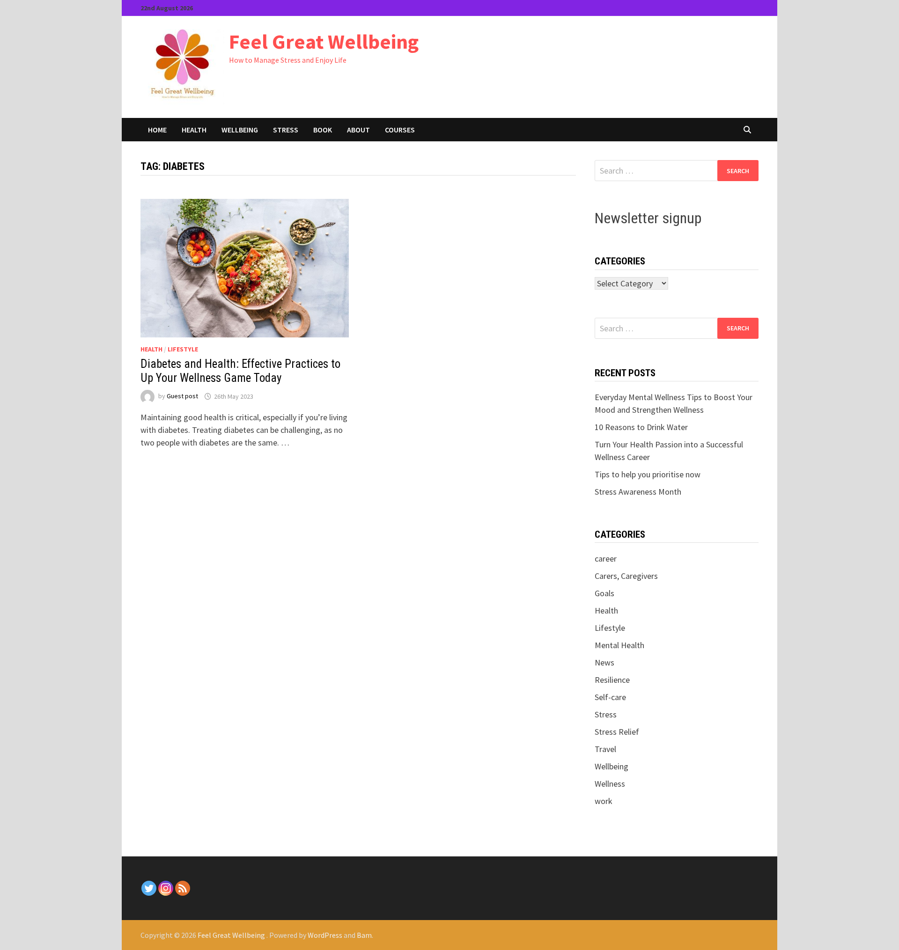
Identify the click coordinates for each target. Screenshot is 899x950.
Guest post (182, 396)
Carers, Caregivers (626, 575)
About (358, 129)
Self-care (610, 697)
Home (157, 129)
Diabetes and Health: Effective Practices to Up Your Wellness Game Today (240, 371)
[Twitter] (148, 888)
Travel (605, 749)
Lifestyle (183, 349)
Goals (604, 593)
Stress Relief (617, 731)
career (606, 558)
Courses (400, 129)
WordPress (325, 935)
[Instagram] (165, 888)
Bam (364, 935)
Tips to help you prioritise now (647, 474)
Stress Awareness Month (638, 491)
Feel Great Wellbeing (324, 41)
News (604, 662)
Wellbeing (239, 129)
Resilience (612, 679)
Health (194, 129)
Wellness (610, 783)
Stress (285, 129)
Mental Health (619, 645)
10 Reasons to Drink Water (641, 427)
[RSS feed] (182, 888)
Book (322, 129)
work (603, 801)
